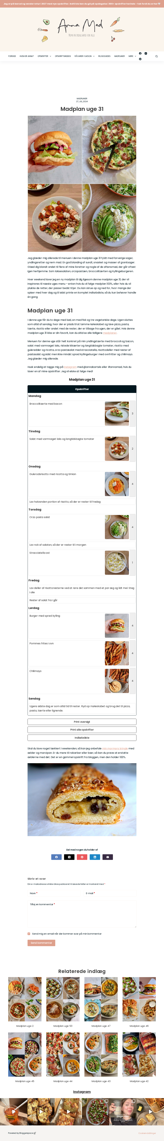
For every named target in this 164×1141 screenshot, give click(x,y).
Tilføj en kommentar (42, 904)
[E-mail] (107, 857)
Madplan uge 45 (24, 1081)
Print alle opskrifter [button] (82, 730)
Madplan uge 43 (101, 1081)
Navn (33, 893)
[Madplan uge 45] (24, 1054)
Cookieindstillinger (147, 1133)
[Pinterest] (140, 59)
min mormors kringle (115, 748)
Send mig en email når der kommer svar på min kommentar (66, 933)
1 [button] (132, 562)
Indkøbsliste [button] (82, 738)
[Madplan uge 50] (63, 999)
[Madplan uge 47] (101, 999)
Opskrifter (43, 56)
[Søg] (157, 56)
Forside (12, 56)
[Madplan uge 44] (63, 1054)
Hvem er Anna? (27, 56)
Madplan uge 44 (62, 1081)
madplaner (110, 333)
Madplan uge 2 (24, 1026)
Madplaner (119, 56)
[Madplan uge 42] (139, 1054)
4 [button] (132, 484)
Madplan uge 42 (139, 1081)
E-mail (90, 893)
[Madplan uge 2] (24, 999)
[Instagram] (146, 53)
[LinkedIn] (95, 857)
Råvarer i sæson (83, 56)
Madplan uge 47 (101, 1026)
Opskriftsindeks (63, 56)
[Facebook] (140, 53)
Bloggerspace (26, 1133)
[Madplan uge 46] (139, 999)
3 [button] (132, 413)
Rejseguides (104, 56)
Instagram (70, 367)
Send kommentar (41, 943)
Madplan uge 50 (62, 1026)
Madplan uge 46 (139, 1026)
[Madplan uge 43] (101, 1054)
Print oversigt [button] (82, 722)
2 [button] (132, 449)
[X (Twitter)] (69, 857)
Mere (131, 56)
